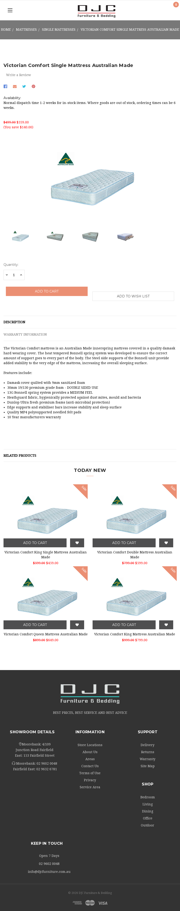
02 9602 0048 (47, 763)
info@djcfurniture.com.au (49, 872)
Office (147, 818)
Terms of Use (90, 773)
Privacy (90, 780)
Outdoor (147, 825)
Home (6, 29)
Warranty (147, 759)
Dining (147, 811)
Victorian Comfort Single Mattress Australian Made (130, 29)
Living (147, 804)
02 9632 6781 (46, 769)
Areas (90, 759)
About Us (90, 752)
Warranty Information (25, 334)
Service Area (90, 787)
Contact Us (90, 766)
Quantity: (11, 265)
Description (14, 322)
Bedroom (147, 797)
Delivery (147, 745)
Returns (147, 752)
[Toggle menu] (10, 10)
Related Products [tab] (20, 455)
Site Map (148, 766)
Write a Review (18, 75)
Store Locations (90, 745)
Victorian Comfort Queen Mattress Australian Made (46, 634)
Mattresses (26, 29)
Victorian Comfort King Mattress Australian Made (134, 634)
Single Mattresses (58, 29)
